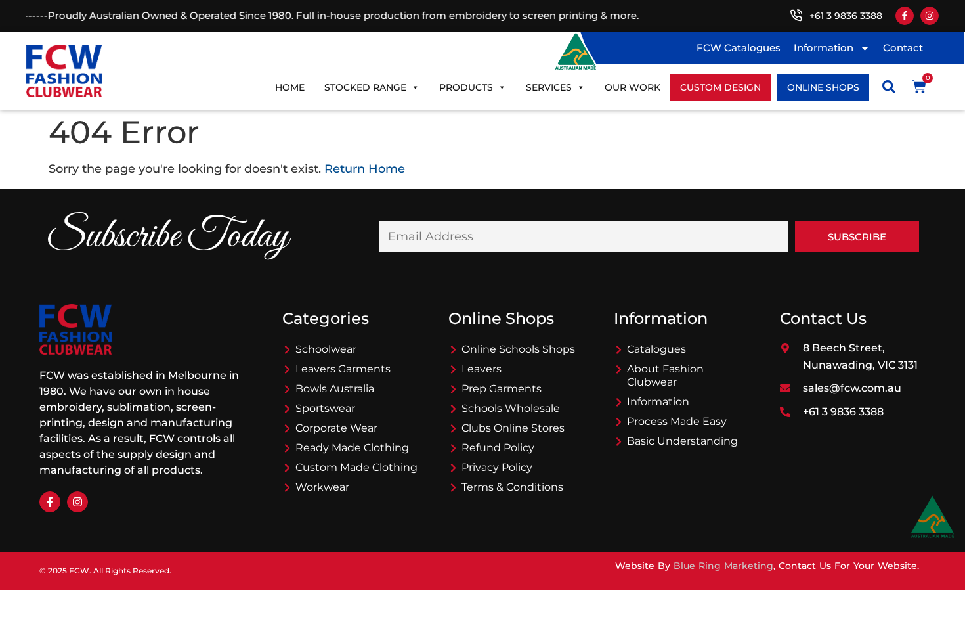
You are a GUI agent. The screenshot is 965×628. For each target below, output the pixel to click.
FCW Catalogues (739, 47)
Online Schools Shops (518, 349)
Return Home (364, 169)
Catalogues (656, 349)
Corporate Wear (336, 428)
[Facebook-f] (904, 16)
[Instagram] (929, 16)
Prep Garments (501, 388)
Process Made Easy (677, 421)
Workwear (322, 487)
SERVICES (549, 87)
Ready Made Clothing (352, 447)
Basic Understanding (682, 441)
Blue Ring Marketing (723, 566)
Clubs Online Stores (513, 428)
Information (823, 47)
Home (290, 87)
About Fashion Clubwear (665, 375)
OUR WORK (632, 87)
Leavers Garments (343, 369)
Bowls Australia (334, 388)
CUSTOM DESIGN (720, 87)
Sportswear (325, 408)
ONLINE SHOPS (823, 87)
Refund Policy (497, 447)
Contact (903, 47)
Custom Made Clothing (356, 467)
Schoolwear (325, 349)
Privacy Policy (496, 467)
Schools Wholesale (510, 408)
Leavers (481, 369)
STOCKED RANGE (365, 87)
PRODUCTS (466, 87)
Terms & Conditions (512, 487)
